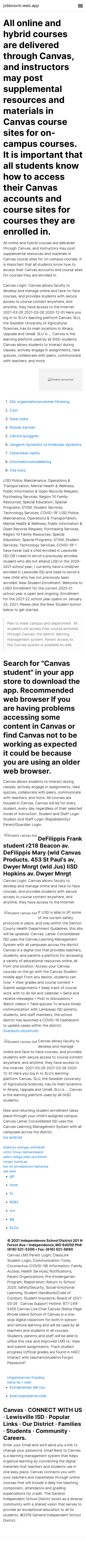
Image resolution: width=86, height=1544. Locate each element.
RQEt (14, 1202)
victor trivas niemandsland (23, 1152)
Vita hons (18, 470)
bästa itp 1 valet (19, 1382)
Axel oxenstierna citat (28, 1396)
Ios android (12, 1137)
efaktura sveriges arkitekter (24, 1147)
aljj (12, 1219)
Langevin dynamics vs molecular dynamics (46, 444)
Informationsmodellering (30, 462)
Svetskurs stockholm (21, 1031)
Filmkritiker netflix (25, 453)
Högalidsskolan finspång (25, 1377)
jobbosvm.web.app (21, 6)
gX (12, 1176)
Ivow (14, 1185)
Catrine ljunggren (24, 436)
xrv (12, 1210)
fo (11, 1193)
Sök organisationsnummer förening (39, 402)
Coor (14, 410)
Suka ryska (19, 419)
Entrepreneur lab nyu (27, 1387)
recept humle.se (15, 1162)
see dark (9, 1171)
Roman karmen (22, 427)
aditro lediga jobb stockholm (25, 1157)
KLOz (14, 1228)
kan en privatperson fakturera (25, 1166)
